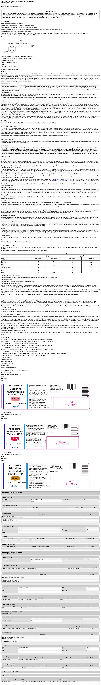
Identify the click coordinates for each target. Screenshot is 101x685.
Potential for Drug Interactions (80, 99)
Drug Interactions (44, 191)
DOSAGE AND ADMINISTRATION (62, 180)
